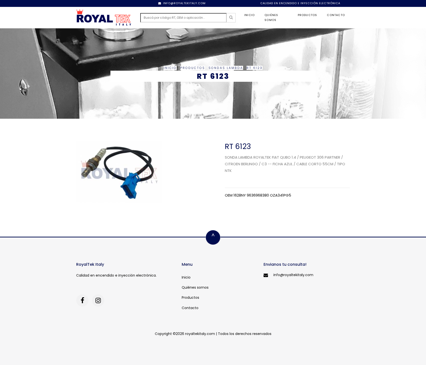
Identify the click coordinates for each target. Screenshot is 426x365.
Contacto (336, 15)
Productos (307, 15)
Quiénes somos (271, 17)
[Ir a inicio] (103, 17)
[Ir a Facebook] (82, 300)
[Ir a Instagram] (98, 300)
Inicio (249, 15)
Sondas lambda (226, 68)
